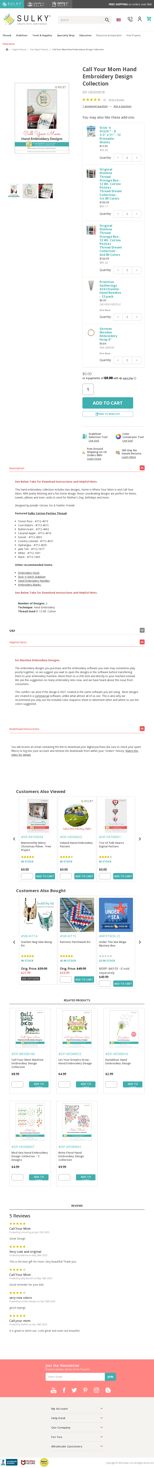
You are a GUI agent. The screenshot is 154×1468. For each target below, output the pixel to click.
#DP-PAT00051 (110, 837)
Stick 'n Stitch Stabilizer (32, 577)
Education (85, 35)
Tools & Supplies (42, 35)
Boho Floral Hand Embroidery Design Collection (71, 1156)
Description (16, 468)
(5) (104, 99)
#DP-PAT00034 (32, 837)
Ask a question (122, 106)
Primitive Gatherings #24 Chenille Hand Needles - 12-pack (110, 289)
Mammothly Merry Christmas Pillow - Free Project (36, 846)
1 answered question (95, 106)
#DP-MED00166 (23, 1054)
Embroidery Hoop (28, 573)
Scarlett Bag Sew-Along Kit (36, 943)
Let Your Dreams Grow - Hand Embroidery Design (75, 1061)
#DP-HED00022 (71, 837)
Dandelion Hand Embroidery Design (118, 1061)
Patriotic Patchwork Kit (75, 942)
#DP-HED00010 (116, 1054)
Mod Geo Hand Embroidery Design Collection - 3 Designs (29, 1156)
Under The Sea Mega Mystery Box (112, 943)
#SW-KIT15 (68, 936)
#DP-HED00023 (69, 1054)
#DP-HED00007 (22, 1147)
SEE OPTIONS (30, 978)
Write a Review (116, 99)
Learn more (94, 459)
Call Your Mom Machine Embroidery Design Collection (27, 1063)
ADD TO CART (45, 876)
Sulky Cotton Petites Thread (47, 513)
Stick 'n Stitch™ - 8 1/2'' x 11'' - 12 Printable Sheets (110, 135)
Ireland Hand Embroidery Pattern (76, 844)
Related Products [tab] (77, 1000)
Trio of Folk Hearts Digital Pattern (111, 844)
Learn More (129, 457)
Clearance (8, 44)
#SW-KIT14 (29, 936)
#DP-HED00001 (69, 1147)
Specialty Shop (66, 35)
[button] (113, 378)
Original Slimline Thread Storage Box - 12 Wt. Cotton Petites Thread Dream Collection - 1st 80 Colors (111, 184)
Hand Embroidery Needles (34, 580)
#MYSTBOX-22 (109, 936)
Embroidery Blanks (30, 584)
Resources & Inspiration (109, 35)
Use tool (94, 440)
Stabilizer (22, 35)
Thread (6, 35)
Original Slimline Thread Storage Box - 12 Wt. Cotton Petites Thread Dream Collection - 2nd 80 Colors (111, 240)
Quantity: (105, 157)
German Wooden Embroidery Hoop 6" (108, 334)
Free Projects (133, 35)
